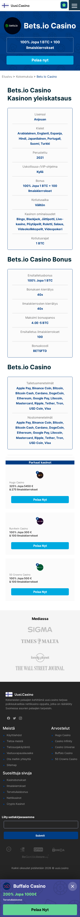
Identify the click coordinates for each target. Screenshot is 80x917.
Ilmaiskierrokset (16, 785)
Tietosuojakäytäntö (18, 747)
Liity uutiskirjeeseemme (18, 817)
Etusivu (7, 76)
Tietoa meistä (15, 741)
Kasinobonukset (16, 779)
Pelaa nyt (40, 60)
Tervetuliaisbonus (17, 791)
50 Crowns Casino (20, 574)
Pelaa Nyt (40, 909)
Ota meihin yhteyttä (19, 759)
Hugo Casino (16, 482)
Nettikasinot (14, 797)
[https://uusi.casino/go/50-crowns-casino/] (40, 567)
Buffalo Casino (64, 753)
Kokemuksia (24, 76)
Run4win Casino (18, 528)
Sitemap (12, 765)
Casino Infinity (63, 741)
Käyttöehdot (14, 735)
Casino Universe (65, 747)
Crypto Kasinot (16, 803)
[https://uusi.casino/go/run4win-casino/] (40, 521)
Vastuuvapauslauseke (20, 753)
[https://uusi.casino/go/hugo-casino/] (40, 475)
